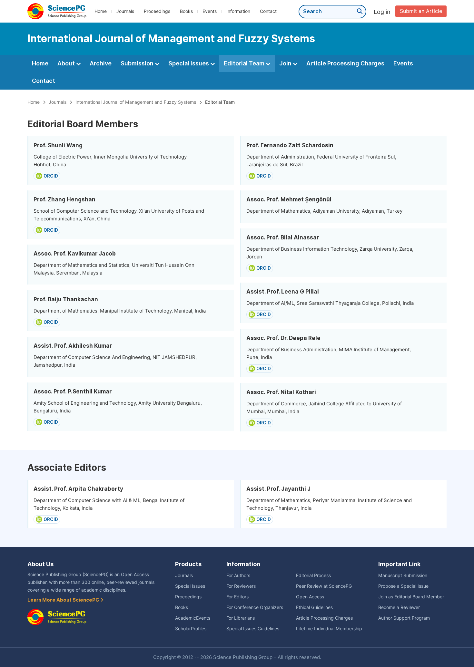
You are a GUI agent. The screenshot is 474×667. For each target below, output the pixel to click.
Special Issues (189, 63)
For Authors (238, 575)
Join (286, 63)
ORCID (51, 176)
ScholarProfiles (190, 628)
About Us (40, 564)
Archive (101, 63)
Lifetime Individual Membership (329, 628)
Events (209, 11)
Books (186, 11)
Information (238, 11)
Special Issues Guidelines (252, 628)
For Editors (237, 596)
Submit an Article (421, 11)
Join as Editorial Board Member (411, 596)
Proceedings (157, 11)
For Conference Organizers (254, 607)
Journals (125, 11)
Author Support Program (404, 618)
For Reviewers (241, 586)
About (66, 63)
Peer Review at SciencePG (324, 586)
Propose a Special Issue (403, 586)
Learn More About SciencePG (63, 600)
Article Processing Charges (345, 63)
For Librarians (240, 618)
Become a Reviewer (399, 607)
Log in (382, 11)
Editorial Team (245, 63)
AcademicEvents (192, 618)
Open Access (310, 596)
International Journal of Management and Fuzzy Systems (135, 102)
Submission (138, 63)
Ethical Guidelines (314, 607)
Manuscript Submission (402, 575)
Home (100, 11)
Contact (268, 11)
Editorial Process (313, 575)
